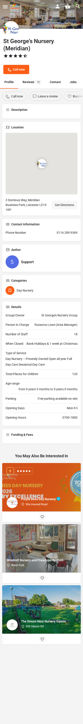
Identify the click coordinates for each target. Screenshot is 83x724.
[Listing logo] (11, 28)
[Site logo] (16, 6)
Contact (55, 82)
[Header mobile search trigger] (78, 6)
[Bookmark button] (42, 516)
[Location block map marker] (41, 163)
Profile (9, 82)
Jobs (73, 82)
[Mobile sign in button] (57, 6)
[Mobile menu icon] (5, 6)
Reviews (31, 82)
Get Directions (64, 205)
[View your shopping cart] (68, 6)
